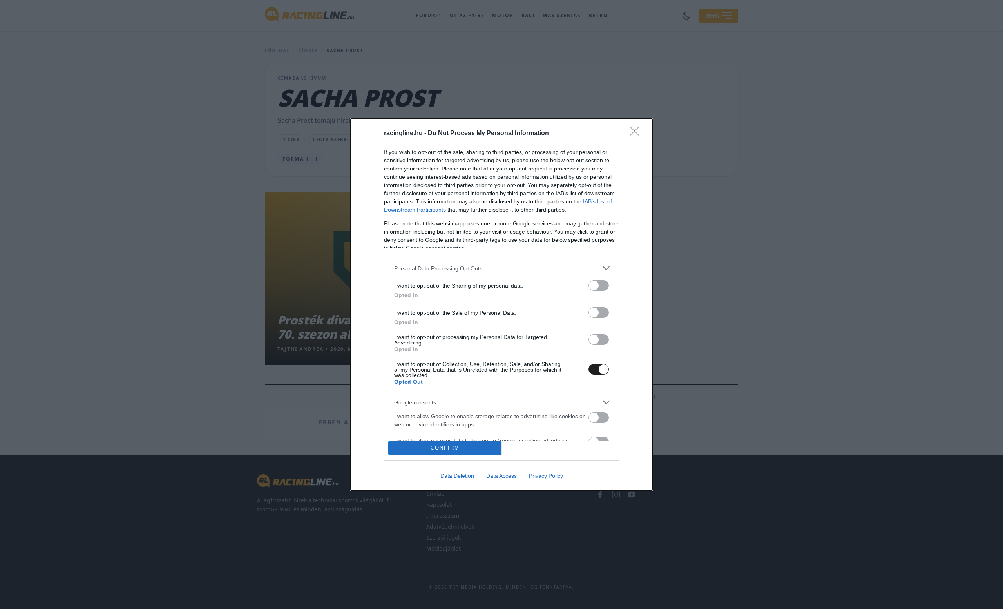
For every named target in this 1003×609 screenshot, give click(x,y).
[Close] (637, 133)
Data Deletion (457, 476)
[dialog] (501, 304)
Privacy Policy (546, 476)
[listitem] (501, 268)
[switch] (598, 285)
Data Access (501, 476)
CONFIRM (445, 448)
